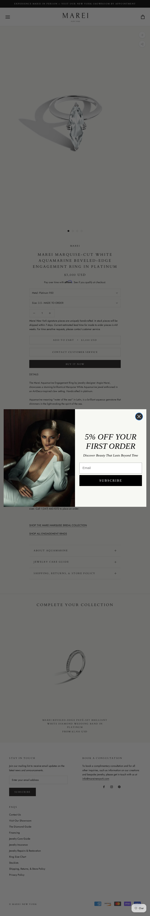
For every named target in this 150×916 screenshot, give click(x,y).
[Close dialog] (139, 416)
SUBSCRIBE (110, 480)
